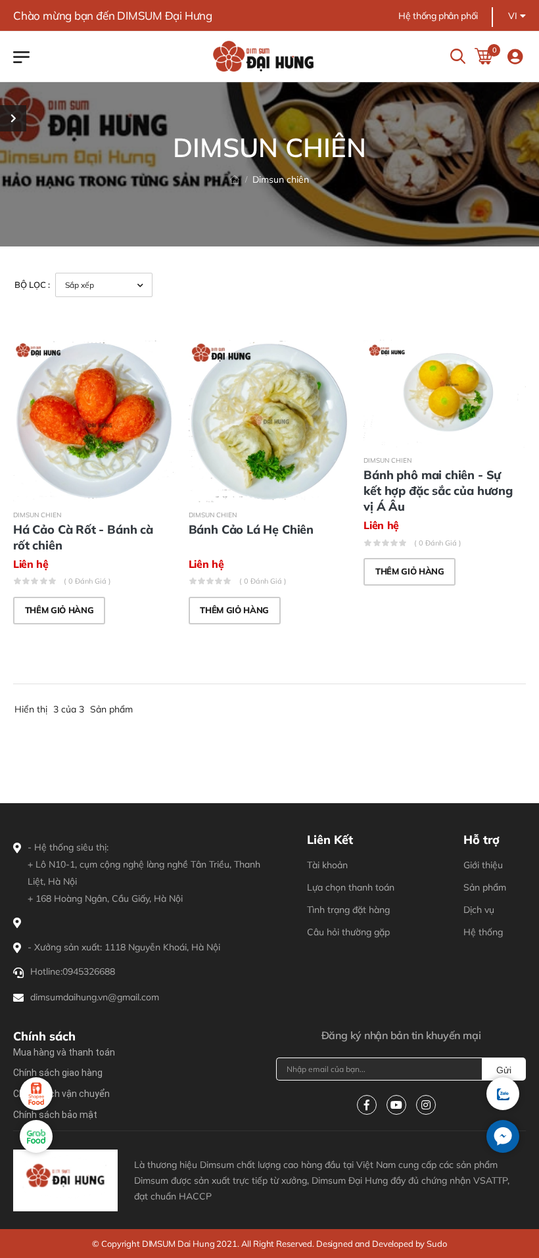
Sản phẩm (484, 887)
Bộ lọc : (32, 284)
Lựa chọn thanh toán (350, 887)
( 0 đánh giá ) (87, 581)
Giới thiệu (483, 865)
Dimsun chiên (37, 515)
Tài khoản (327, 865)
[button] (502, 1136)
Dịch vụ (478, 910)
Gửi (503, 1070)
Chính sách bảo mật (55, 1114)
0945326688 (88, 971)
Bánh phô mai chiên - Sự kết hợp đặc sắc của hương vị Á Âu (438, 490)
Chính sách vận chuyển (61, 1093)
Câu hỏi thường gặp (348, 932)
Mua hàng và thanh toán (64, 1052)
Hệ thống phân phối (438, 16)
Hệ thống (483, 932)
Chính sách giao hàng (58, 1072)
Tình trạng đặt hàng (348, 910)
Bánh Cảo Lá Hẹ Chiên (251, 529)
